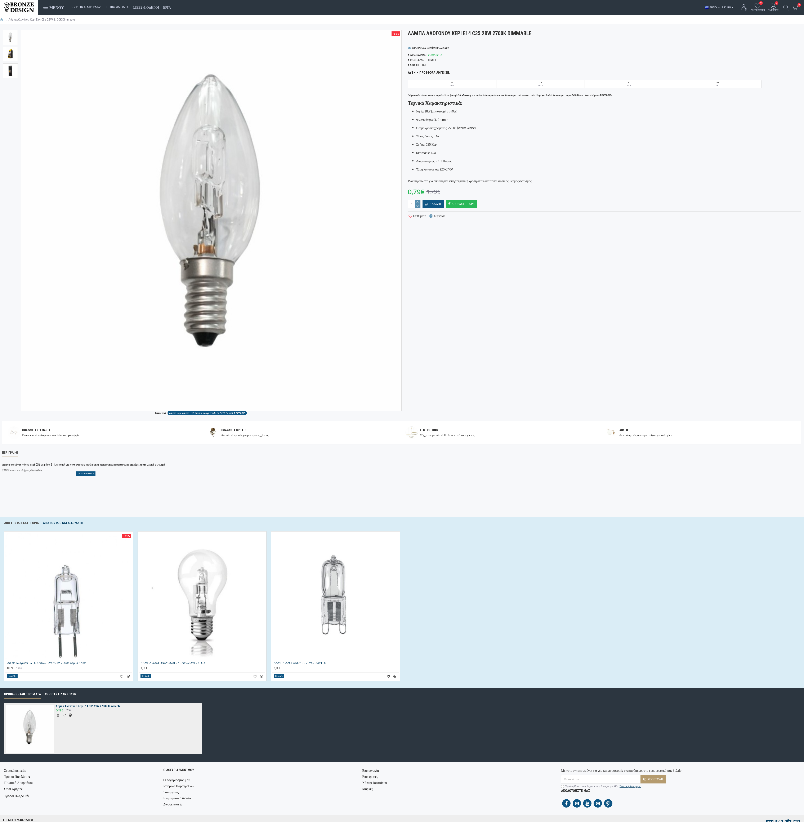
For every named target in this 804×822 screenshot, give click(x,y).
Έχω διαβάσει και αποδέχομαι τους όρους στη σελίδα (603, 786)
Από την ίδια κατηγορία (21, 523)
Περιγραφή (10, 452)
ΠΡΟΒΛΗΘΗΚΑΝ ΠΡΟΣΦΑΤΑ (22, 694)
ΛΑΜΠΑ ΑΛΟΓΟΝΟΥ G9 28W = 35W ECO (300, 663)
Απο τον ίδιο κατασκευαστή (63, 523)
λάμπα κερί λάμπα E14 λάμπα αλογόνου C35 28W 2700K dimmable (207, 413)
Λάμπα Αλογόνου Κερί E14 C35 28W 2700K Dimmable (88, 706)
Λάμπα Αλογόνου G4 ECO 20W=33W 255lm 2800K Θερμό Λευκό (46, 663)
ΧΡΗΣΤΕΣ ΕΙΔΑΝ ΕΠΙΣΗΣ (60, 694)
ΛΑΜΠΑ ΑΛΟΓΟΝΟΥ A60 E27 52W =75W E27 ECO (172, 663)
